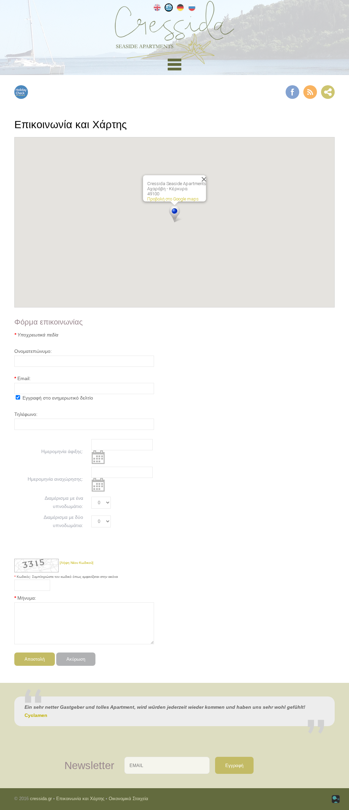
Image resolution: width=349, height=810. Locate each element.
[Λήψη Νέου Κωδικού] (36, 565)
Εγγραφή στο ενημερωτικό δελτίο (57, 398)
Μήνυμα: (26, 598)
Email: (24, 378)
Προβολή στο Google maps (173, 198)
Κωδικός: (24, 577)
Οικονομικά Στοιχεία (128, 798)
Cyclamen (36, 715)
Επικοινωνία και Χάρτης (80, 798)
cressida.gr (41, 798)
